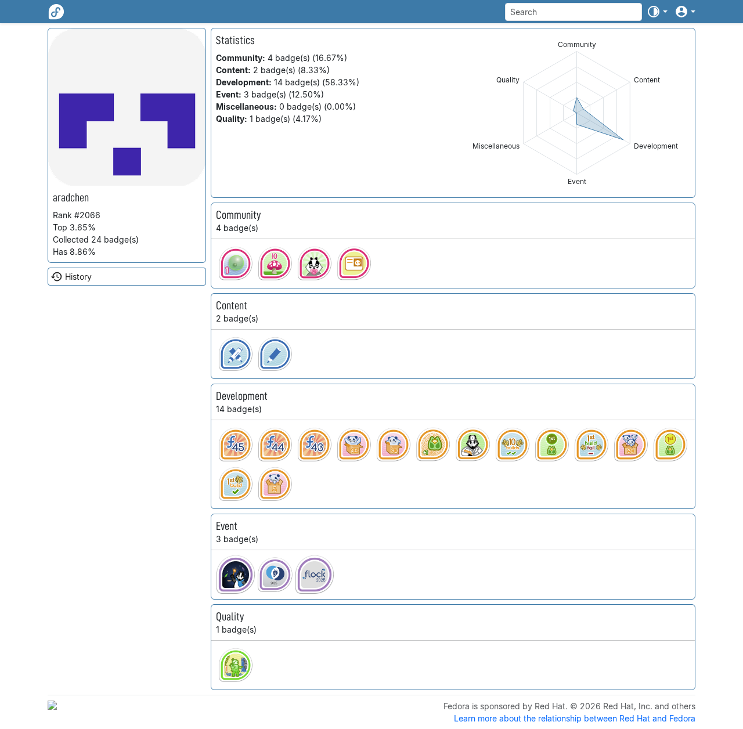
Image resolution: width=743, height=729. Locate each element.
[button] (657, 12)
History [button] (78, 277)
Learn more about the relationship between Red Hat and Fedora (574, 718)
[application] (577, 113)
